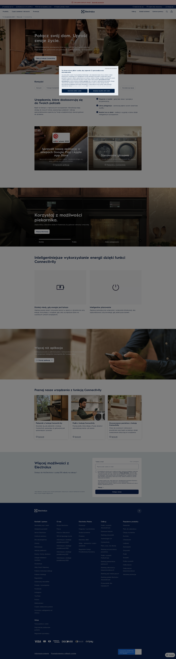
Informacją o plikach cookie (79, 86)
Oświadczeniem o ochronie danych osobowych (99, 86)
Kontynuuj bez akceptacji (111, 68)
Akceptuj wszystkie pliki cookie (101, 90)
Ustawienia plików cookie (74, 90)
